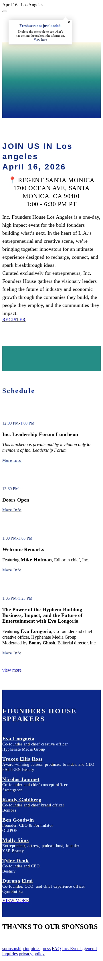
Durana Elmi (17, 881)
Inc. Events (72, 948)
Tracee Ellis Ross (22, 759)
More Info (11, 460)
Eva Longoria (18, 738)
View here (40, 39)
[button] (14, 319)
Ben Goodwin (18, 820)
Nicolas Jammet (20, 779)
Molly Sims (15, 840)
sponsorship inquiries (21, 948)
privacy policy (32, 953)
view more (11, 670)
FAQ (56, 948)
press (46, 948)
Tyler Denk (15, 860)
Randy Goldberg (21, 799)
